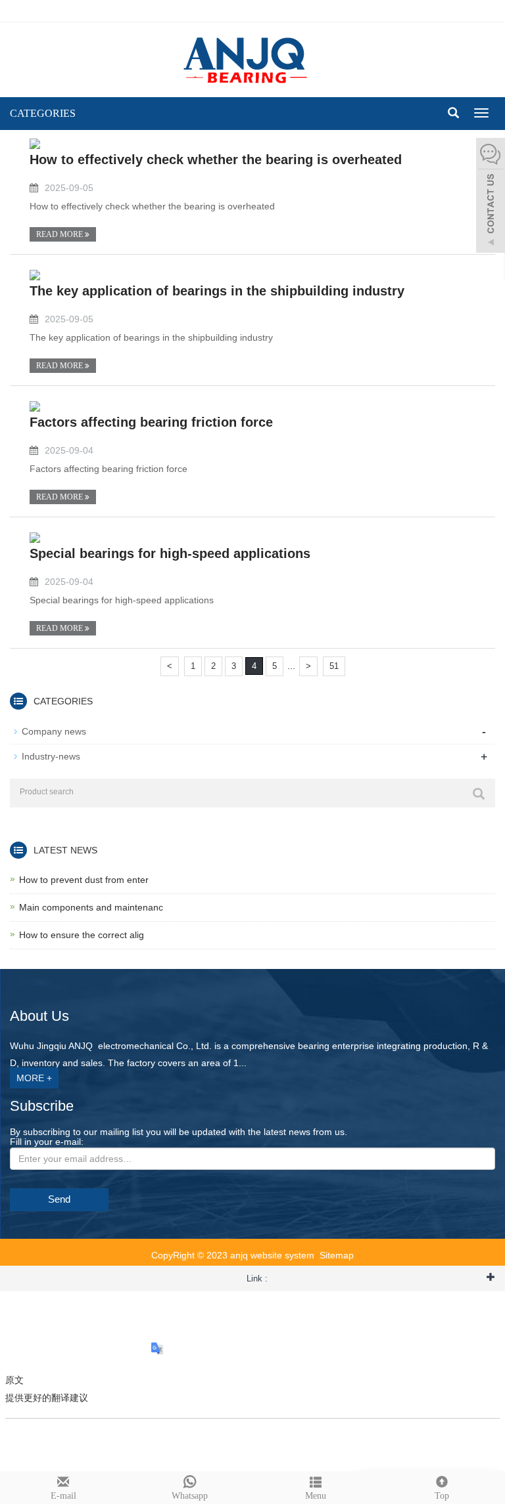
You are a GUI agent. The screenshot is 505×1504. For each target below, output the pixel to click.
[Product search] (478, 793)
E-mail (63, 1496)
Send (59, 1199)
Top (442, 1496)
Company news (54, 731)
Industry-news (51, 756)
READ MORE (60, 234)
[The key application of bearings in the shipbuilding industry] (35, 274)
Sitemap (337, 1255)
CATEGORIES (43, 113)
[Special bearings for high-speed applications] (35, 537)
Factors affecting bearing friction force (151, 422)
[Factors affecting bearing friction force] (35, 405)
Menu (315, 1496)
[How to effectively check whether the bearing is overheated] (35, 143)
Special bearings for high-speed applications (170, 553)
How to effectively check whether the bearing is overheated (216, 159)
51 (334, 666)
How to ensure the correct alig (81, 935)
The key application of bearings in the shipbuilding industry (217, 291)
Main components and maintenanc (91, 907)
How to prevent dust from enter (84, 879)
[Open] (490, 197)
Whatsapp (190, 1496)
